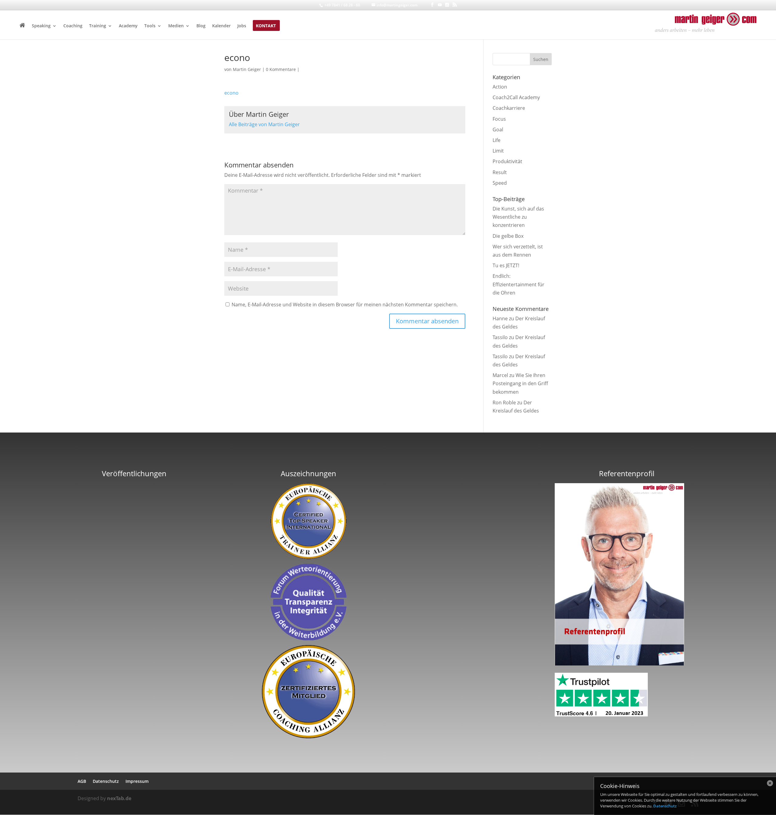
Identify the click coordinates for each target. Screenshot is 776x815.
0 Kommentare (281, 69)
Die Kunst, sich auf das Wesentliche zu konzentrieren (518, 216)
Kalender (221, 26)
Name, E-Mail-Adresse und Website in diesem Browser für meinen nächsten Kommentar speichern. (345, 304)
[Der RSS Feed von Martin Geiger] (455, 4)
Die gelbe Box (508, 236)
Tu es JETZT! (506, 265)
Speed (500, 183)
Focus (499, 119)
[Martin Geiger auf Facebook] (432, 4)
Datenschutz (665, 806)
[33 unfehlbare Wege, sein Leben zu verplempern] (134, 595)
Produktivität (507, 161)
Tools (150, 26)
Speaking (41, 26)
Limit (498, 150)
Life (496, 140)
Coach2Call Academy (516, 97)
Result (500, 172)
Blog (201, 26)
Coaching (72, 26)
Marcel (500, 375)
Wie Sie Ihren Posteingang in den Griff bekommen (520, 383)
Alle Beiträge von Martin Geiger (264, 124)
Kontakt (266, 26)
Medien (176, 26)
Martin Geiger (247, 69)
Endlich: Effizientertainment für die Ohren (518, 284)
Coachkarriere (509, 108)
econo (231, 92)
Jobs (241, 26)
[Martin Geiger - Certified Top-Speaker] (308, 521)
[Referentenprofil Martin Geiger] (619, 663)
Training (97, 26)
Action (500, 86)
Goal (498, 129)
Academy (128, 26)
